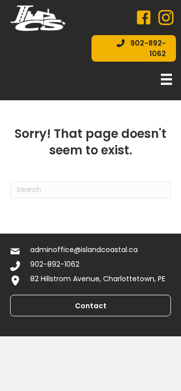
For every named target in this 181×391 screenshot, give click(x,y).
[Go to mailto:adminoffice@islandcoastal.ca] (90, 251)
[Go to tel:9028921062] (90, 265)
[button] (134, 48)
